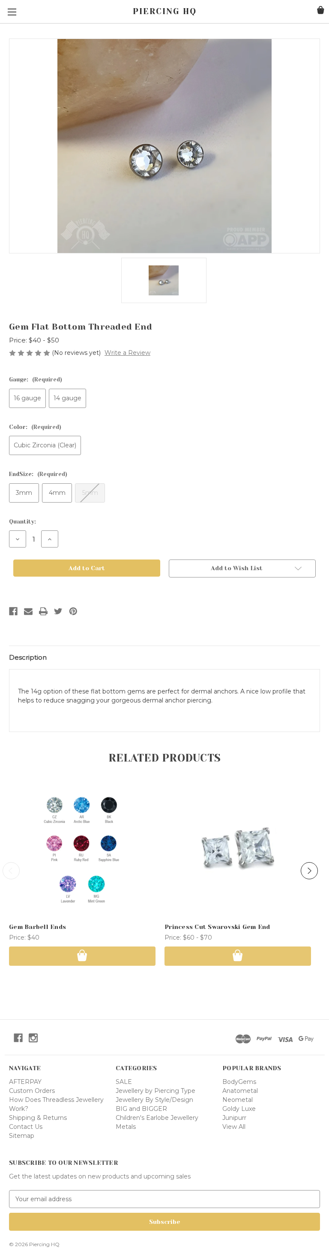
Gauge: (35, 379)
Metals (126, 1127)
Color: (35, 427)
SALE (124, 1082)
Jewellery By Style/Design (154, 1100)
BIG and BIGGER (141, 1109)
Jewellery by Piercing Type (155, 1091)
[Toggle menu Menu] (12, 12)
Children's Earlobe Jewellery (157, 1118)
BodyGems (239, 1082)
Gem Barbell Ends (37, 926)
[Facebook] (13, 611)
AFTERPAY (25, 1082)
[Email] (28, 611)
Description (28, 657)
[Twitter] (58, 611)
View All (233, 1127)
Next (309, 870)
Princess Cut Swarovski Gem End (217, 926)
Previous (11, 870)
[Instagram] (33, 1037)
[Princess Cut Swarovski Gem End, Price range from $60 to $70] (238, 849)
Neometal (237, 1100)
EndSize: (38, 474)
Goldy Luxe (239, 1109)
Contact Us (25, 1127)
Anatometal (240, 1091)
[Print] (43, 611)
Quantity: (22, 521)
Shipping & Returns (38, 1118)
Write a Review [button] (127, 353)
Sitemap (21, 1136)
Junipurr (234, 1118)
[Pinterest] (73, 611)
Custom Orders (32, 1091)
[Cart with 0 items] (320, 11)
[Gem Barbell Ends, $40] (82, 849)
